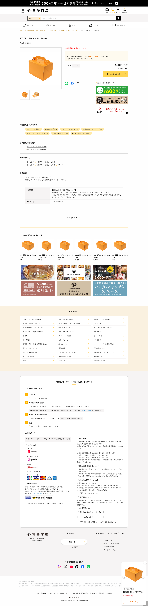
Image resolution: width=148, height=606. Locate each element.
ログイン (33, 398)
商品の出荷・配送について (106, 83)
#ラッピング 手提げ (33, 129)
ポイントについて (57, 407)
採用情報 (109, 593)
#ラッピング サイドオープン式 (37, 133)
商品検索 (44, 593)
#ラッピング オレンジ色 (70, 129)
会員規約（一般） (109, 547)
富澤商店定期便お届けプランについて (78, 407)
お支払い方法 (54, 418)
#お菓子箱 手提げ (51, 129)
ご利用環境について (85, 508)
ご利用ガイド (108, 540)
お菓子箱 (62, 30)
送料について (44, 407)
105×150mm (62, 165)
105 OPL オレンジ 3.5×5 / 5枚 (36, 149)
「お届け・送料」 (86, 410)
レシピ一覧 (51, 593)
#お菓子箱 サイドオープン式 (92, 129)
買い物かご (34, 407)
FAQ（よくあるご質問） (112, 543)
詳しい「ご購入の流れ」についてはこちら (44, 426)
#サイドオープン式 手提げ (81, 133)
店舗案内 (101, 593)
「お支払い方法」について (55, 504)
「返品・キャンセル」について (89, 493)
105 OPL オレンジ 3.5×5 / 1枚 (36, 147)
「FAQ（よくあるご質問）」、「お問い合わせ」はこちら (97, 522)
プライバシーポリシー (111, 550)
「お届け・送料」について (35, 504)
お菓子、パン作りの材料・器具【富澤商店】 (33, 30)
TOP (37, 593)
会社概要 (75, 547)
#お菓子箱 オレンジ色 (60, 133)
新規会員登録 (43, 398)
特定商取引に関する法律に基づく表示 (85, 593)
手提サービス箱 (72, 30)
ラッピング (52, 30)
